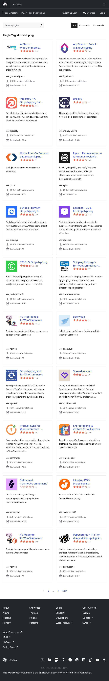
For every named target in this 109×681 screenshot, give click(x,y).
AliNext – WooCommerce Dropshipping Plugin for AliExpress (29, 46)
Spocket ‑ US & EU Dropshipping (83, 209)
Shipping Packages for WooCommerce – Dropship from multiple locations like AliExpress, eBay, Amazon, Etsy (88, 264)
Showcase (34, 607)
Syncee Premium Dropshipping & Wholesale (30, 209)
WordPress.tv (64, 622)
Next (64, 591)
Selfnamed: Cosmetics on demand (33, 482)
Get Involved (89, 607)
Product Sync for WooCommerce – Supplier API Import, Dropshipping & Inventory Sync (32, 427)
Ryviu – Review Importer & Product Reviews (87, 155)
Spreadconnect (82, 371)
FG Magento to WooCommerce (31, 536)
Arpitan (13, 660)
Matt (7, 637)
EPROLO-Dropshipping (33, 262)
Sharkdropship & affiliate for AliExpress (86, 427)
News (6, 612)
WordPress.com (12, 632)
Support (60, 612)
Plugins (33, 617)
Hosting (7, 617)
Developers (62, 617)
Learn (59, 607)
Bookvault (79, 316)
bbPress (8, 642)
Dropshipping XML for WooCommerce (31, 373)
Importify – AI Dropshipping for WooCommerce (30, 100)
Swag (86, 622)
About (6, 607)
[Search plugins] (41, 25)
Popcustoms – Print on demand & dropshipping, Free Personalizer (87, 536)
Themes (33, 612)
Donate (87, 617)
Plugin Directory (10, 13)
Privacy (7, 622)
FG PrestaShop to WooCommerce (31, 318)
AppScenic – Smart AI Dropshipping (84, 46)
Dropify (77, 98)
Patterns (33, 622)
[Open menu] (104, 4)
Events (86, 612)
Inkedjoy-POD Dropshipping (81, 482)
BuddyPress (10, 647)
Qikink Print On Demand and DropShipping (34, 155)
